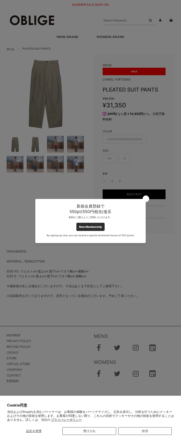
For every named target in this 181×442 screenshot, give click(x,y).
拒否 (145, 431)
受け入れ (89, 431)
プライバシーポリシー (66, 420)
